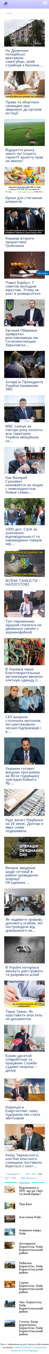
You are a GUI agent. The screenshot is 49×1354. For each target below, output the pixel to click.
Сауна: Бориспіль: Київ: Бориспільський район (31, 1287)
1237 (7, 1178)
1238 (13, 1178)
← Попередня (11, 1173)
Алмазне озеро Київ (30, 1232)
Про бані (25, 1203)
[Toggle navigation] (45, 3)
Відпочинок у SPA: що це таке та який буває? (31, 1190)
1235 (33, 1173)
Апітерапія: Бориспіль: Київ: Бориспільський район (31, 1248)
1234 (27, 1173)
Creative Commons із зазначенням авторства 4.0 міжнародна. (29, 1349)
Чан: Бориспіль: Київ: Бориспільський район (31, 1306)
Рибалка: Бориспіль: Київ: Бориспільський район (31, 1267)
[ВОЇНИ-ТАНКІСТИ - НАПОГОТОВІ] (24, 563)
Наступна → (32, 1178)
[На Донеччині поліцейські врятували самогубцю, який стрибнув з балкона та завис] (24, 33)
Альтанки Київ (30, 1216)
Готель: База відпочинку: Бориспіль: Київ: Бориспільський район (31, 1327)
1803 (22, 1178)
